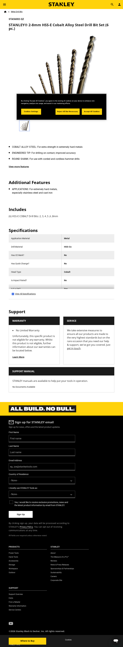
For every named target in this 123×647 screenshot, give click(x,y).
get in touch (74, 348)
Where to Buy (27, 640)
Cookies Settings (31, 111)
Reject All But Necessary (67, 111)
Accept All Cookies (92, 111)
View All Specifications (25, 294)
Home (5, 11)
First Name (14, 432)
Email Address (15, 460)
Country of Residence (18, 474)
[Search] (112, 4)
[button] (11, 623)
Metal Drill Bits (16, 12)
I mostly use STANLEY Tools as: (23, 488)
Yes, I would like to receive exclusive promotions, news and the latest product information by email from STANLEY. (41, 503)
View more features (19, 166)
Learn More (18, 357)
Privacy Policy (26, 526)
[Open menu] (4, 4)
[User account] (119, 4)
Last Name (14, 446)
